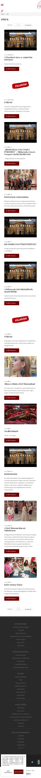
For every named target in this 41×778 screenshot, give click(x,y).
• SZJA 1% (20, 748)
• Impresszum (20, 711)
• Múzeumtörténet (20, 683)
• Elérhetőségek (20, 639)
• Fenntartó (20, 736)
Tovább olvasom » (11, 69)
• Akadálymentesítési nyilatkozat (20, 714)
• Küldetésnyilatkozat (20, 686)
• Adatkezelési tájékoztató (20, 720)
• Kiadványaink (20, 695)
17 (18, 25)
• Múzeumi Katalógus (20, 677)
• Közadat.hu (20, 723)
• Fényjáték (20, 630)
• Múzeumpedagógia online (20, 667)
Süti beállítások (8, 771)
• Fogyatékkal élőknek (20, 664)
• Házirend (20, 726)
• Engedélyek (20, 742)
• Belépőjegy (20, 645)
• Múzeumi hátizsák (20, 633)
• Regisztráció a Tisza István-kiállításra (20, 636)
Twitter (32, 762)
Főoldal (2, 14)
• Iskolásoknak (20, 661)
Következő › (28, 25)
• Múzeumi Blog (20, 698)
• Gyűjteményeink (20, 692)
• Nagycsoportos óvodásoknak (20, 658)
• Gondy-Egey (20, 708)
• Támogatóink (20, 745)
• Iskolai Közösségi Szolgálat (20, 627)
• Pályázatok (20, 739)
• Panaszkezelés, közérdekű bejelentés (20, 717)
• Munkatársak (20, 689)
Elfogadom (18, 772)
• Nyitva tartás (20, 642)
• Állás (20, 680)
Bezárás (23, 757)
